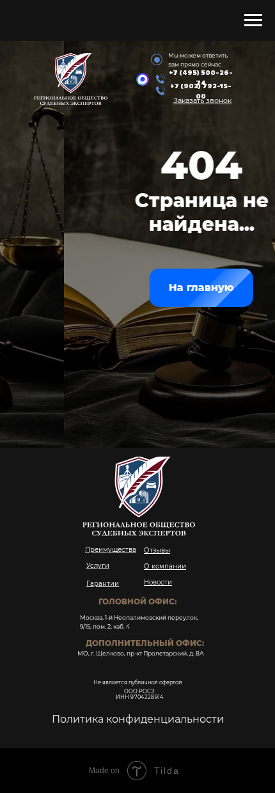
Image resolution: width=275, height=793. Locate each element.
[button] (202, 100)
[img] (142, 79)
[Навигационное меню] (253, 20)
